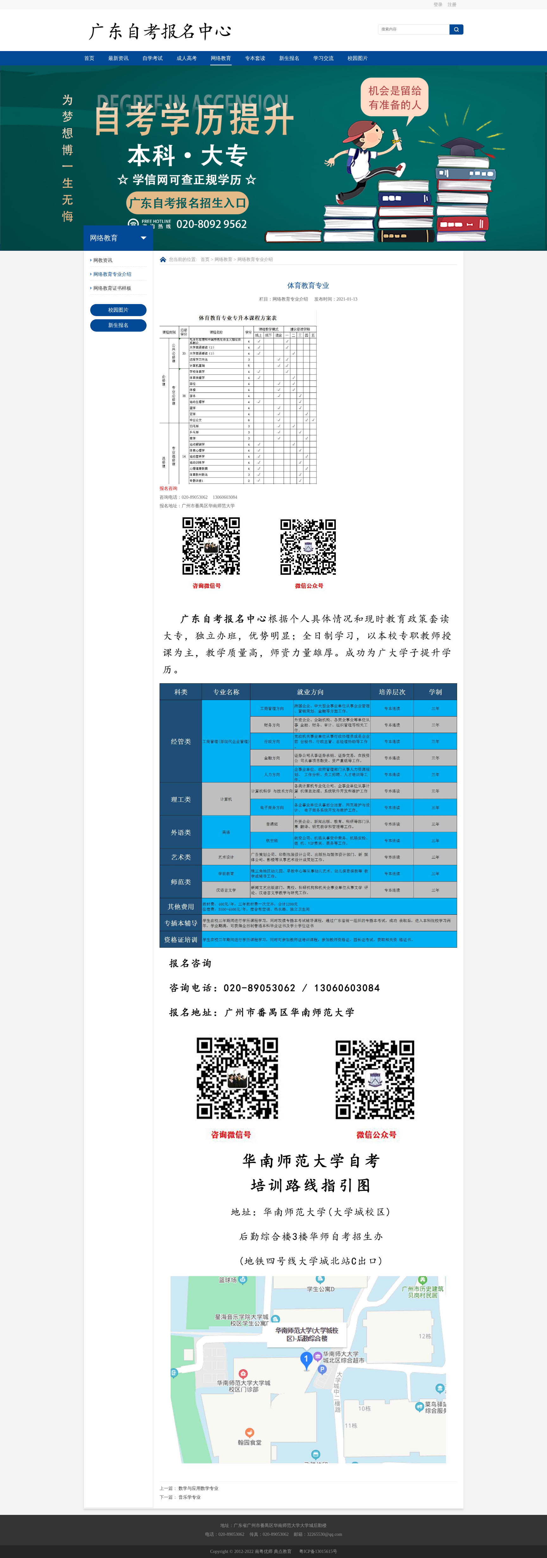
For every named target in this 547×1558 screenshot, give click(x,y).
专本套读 (255, 58)
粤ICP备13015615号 (318, 1551)
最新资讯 (118, 58)
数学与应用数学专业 (198, 1488)
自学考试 (152, 58)
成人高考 (187, 58)
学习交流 (323, 58)
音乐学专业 (190, 1497)
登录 (438, 4)
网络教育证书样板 (112, 288)
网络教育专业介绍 (112, 274)
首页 (89, 58)
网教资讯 (102, 260)
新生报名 (289, 58)
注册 (452, 4)
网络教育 (221, 58)
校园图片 (358, 58)
